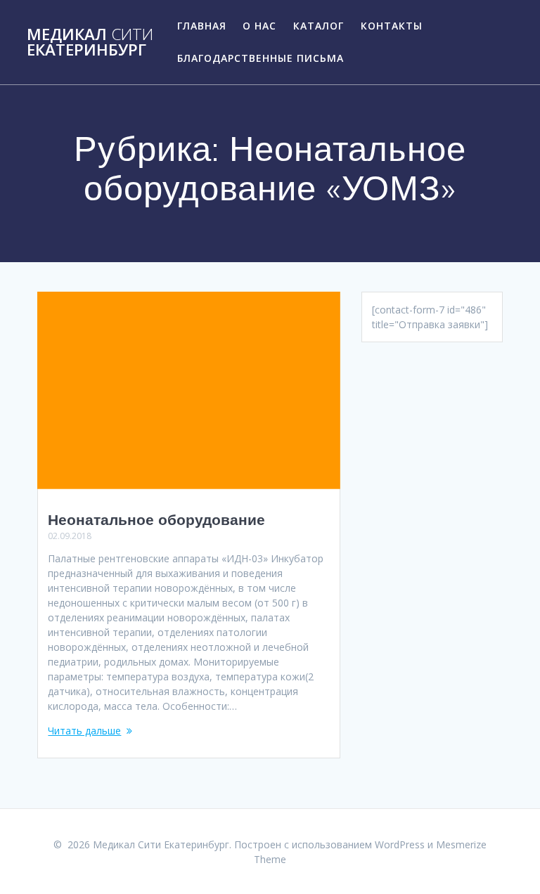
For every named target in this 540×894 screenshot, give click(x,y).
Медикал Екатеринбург (90, 42)
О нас (259, 25)
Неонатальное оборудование (156, 519)
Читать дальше (84, 730)
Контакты (392, 25)
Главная (201, 25)
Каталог (318, 25)
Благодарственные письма (260, 58)
